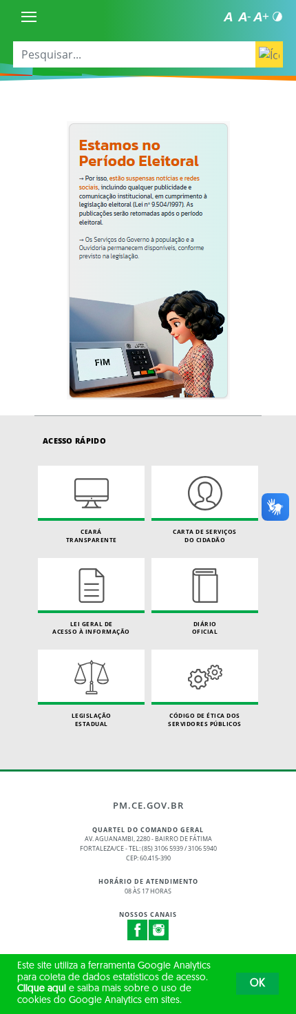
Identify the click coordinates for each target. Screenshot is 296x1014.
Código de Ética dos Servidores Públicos (205, 719)
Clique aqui (41, 989)
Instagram (159, 930)
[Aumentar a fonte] (261, 16)
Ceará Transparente (91, 536)
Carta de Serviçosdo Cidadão (205, 536)
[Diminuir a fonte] (244, 16)
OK (257, 983)
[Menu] (28, 17)
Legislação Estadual (92, 719)
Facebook (137, 930)
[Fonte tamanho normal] (228, 16)
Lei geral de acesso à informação (91, 628)
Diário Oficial (205, 628)
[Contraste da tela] (277, 16)
